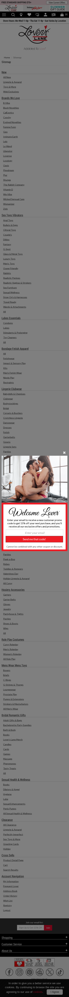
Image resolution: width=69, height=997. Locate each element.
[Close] (64, 452)
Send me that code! (34, 539)
